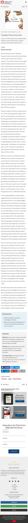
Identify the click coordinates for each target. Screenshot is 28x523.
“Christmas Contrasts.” (14, 360)
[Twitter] (12, 481)
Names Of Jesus (17, 379)
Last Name (5, 444)
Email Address (6, 432)
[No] (26, 519)
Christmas (4, 379)
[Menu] (26, 2)
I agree (14, 521)
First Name (5, 438)
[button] (6, 367)
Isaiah (9, 379)
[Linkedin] (15, 481)
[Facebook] (9, 481)
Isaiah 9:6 (3, 39)
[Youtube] (18, 481)
